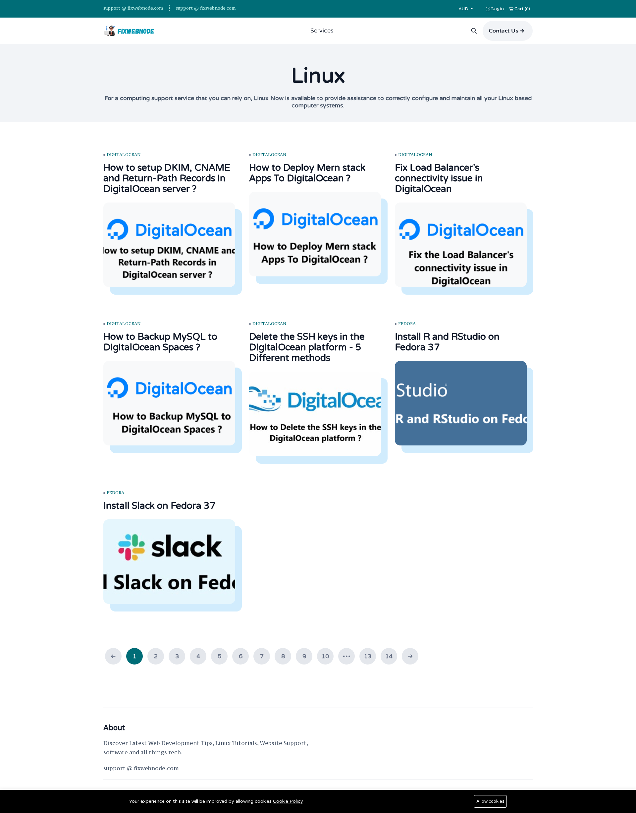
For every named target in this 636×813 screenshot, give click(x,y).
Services (322, 30)
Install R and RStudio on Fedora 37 (447, 342)
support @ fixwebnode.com (133, 8)
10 (325, 656)
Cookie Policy (288, 801)
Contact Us (504, 31)
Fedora (407, 323)
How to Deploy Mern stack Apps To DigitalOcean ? (307, 173)
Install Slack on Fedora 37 (159, 505)
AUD (464, 9)
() (522, 9)
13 (367, 656)
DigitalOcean (124, 154)
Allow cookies (490, 801)
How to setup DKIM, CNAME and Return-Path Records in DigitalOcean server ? (166, 178)
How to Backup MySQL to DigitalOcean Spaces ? (160, 342)
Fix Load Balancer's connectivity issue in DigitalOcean (439, 178)
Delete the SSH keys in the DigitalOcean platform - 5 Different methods (307, 347)
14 (389, 656)
